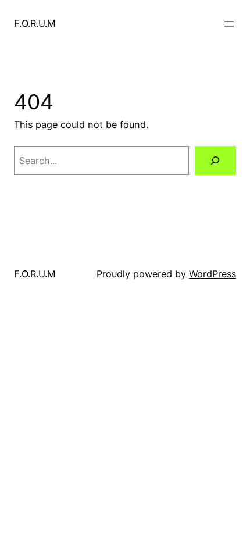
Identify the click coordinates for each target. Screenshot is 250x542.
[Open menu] (229, 24)
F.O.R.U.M (34, 23)
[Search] (215, 160)
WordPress (212, 274)
